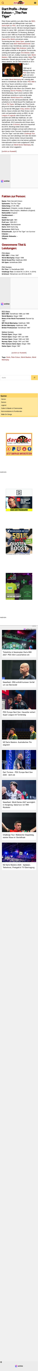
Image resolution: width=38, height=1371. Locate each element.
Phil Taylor (10, 104)
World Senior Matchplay (22, 144)
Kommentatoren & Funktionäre (11, 411)
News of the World (8, 39)
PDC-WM (31, 81)
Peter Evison (15, 357)
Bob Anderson (22, 48)
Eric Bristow (25, 52)
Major (30, 57)
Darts (8, 357)
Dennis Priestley (16, 90)
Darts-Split (5, 25)
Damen (3, 402)
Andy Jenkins (25, 108)
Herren (3, 399)
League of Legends (8, 115)
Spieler (4, 396)
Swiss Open (20, 41)
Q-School (16, 124)
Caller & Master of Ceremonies (11, 408)
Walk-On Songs (6, 414)
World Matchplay (15, 79)
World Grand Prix (17, 97)
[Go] (34, 377)
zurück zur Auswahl (9, 151)
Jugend (3, 405)
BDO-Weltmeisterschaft (22, 43)
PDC (14, 25)
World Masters (26, 357)
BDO (33, 21)
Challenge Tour (29, 133)
